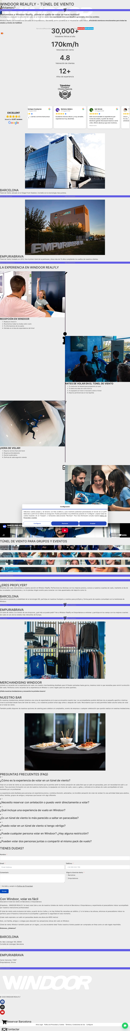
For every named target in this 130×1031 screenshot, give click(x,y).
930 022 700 (4, 946)
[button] (128, 117)
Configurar (37, 523)
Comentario (4, 872)
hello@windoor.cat (6, 939)
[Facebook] (2, 1001)
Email (2, 863)
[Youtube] (2, 1012)
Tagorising (68, 1020)
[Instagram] (2, 1007)
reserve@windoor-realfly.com (10, 958)
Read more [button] (34, 125)
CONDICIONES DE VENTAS (10, 995)
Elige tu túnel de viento (74, 872)
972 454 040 (4, 965)
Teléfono (69, 863)
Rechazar (65, 523)
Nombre (3, 854)
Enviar (4, 891)
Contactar (13, 1029)
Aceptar (92, 523)
